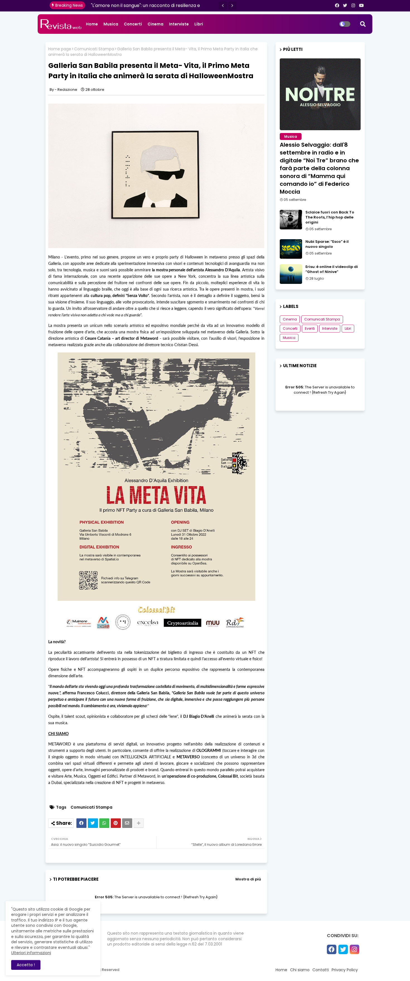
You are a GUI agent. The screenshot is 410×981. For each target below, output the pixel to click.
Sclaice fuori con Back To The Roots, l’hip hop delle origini (329, 217)
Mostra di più (248, 879)
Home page (59, 49)
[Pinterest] (116, 823)
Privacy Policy (345, 970)
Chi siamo (300, 970)
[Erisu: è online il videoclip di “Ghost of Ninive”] (291, 274)
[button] (223, 5)
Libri (198, 24)
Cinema (155, 24)
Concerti (133, 24)
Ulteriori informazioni (31, 953)
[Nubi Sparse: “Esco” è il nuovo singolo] (291, 249)
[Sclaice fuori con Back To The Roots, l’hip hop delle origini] (291, 219)
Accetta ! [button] (26, 965)
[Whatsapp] (104, 823)
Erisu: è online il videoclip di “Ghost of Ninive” (331, 269)
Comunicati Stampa (94, 49)
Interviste (179, 24)
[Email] (127, 823)
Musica (110, 24)
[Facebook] (81, 823)
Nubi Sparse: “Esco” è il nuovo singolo (327, 244)
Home (92, 24)
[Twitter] (93, 823)
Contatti (320, 970)
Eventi (310, 328)
